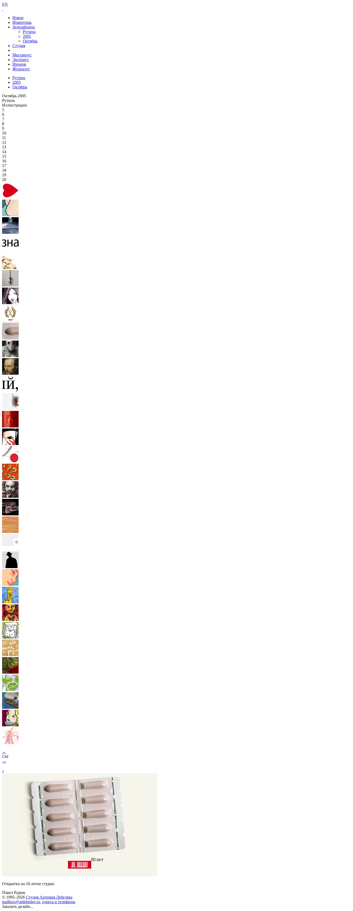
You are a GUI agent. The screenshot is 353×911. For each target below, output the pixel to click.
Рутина (29, 31)
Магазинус (22, 55)
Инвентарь (22, 22)
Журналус (21, 69)
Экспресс (20, 59)
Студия (18, 45)
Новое (18, 18)
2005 (27, 36)
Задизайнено (23, 27)
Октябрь (30, 41)
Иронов (19, 64)
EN (5, 4)
